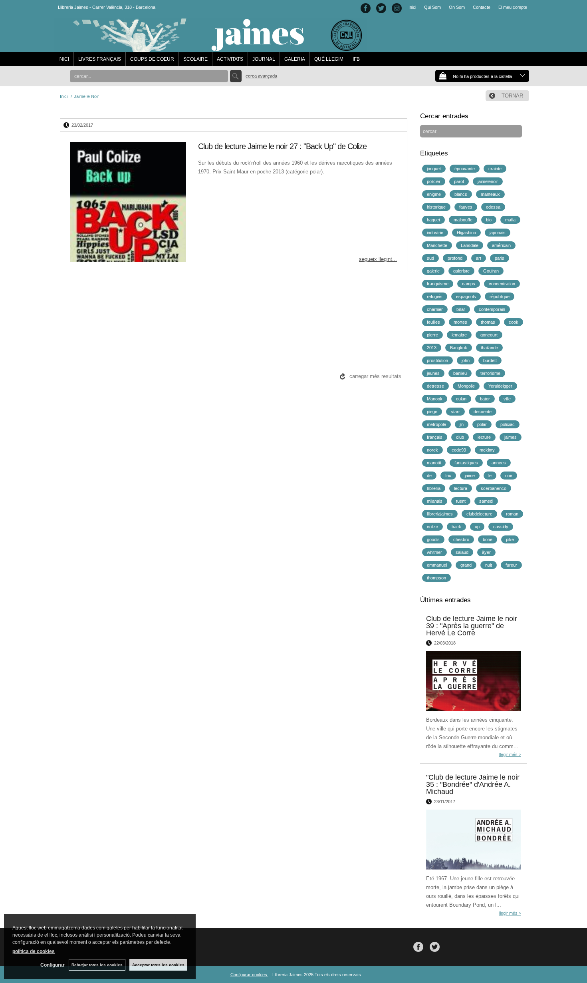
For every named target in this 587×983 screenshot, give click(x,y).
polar (482, 424)
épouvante (464, 168)
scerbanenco (493, 488)
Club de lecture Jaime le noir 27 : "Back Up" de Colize (282, 146)
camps (468, 283)
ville (507, 398)
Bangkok (458, 347)
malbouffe (463, 219)
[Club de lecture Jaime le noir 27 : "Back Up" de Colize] (128, 202)
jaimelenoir (488, 181)
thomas (488, 322)
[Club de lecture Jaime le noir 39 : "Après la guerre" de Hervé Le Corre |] (473, 681)
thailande (489, 347)
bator (485, 398)
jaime (470, 475)
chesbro (461, 539)
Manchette (437, 245)
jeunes (433, 373)
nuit (488, 565)
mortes (460, 322)
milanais (434, 501)
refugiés (434, 296)
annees (499, 462)
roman (512, 513)
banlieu (460, 373)
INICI (63, 59)
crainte (495, 168)
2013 (431, 347)
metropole (436, 424)
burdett (490, 360)
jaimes (510, 437)
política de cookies (33, 951)
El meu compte (512, 7)
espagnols (466, 296)
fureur (511, 565)
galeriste (461, 271)
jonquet (434, 168)
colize (432, 526)
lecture (484, 437)
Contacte (481, 7)
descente (483, 411)
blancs (460, 194)
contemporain (492, 309)
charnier (435, 309)
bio (489, 219)
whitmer (434, 552)
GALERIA (294, 59)
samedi (486, 501)
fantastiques (466, 462)
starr (455, 411)
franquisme (437, 283)
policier (433, 181)
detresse (435, 386)
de (429, 475)
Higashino (466, 232)
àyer (486, 552)
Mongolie (466, 386)
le (490, 475)
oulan (461, 398)
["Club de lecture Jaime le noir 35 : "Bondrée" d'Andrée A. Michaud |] (473, 840)
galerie (433, 271)
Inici (412, 7)
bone (487, 539)
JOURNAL (263, 59)
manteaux (490, 194)
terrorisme (490, 373)
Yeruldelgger (500, 386)
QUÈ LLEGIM (328, 59)
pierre (432, 334)
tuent (461, 501)
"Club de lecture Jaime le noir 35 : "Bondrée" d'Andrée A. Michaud (473, 784)
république (500, 296)
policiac (507, 424)
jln (462, 424)
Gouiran (491, 271)
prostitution (437, 360)
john (466, 360)
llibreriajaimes (440, 513)
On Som (457, 7)
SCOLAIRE (195, 59)
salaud (462, 552)
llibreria (433, 488)
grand (466, 565)
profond (455, 258)
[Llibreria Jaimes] (210, 48)
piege (432, 411)
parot (459, 181)
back (456, 526)
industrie (435, 232)
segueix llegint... (378, 259)
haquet (433, 219)
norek (432, 450)
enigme (434, 194)
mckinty (487, 450)
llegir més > (510, 754)
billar (460, 309)
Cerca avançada (261, 76)
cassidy (500, 526)
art (478, 258)
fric (448, 475)
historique (436, 207)
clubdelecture (479, 513)
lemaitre (459, 334)
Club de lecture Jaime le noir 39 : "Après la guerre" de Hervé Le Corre (471, 626)
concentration (502, 283)
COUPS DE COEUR (152, 59)
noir (508, 475)
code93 (459, 450)
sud (430, 258)
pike (510, 539)
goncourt (489, 334)
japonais (498, 232)
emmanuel (437, 565)
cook (513, 322)
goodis (433, 539)
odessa (493, 207)
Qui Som (432, 7)
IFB (356, 59)
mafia (510, 219)
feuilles (433, 322)
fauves (465, 207)
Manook (434, 398)
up (477, 526)
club (460, 437)
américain (501, 245)
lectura (460, 488)
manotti (434, 462)
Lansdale (469, 245)
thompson (436, 577)
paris (499, 258)
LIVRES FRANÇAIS (99, 59)
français (434, 437)
